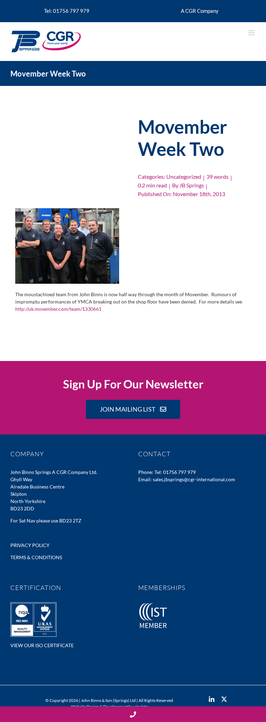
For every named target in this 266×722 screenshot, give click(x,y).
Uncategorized (183, 176)
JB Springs (191, 185)
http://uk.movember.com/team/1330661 (58, 309)
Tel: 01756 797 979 (175, 472)
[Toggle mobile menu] (252, 32)
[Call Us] (133, 714)
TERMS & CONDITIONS (36, 557)
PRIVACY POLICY (30, 545)
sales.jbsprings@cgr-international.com (194, 479)
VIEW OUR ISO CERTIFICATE (42, 645)
